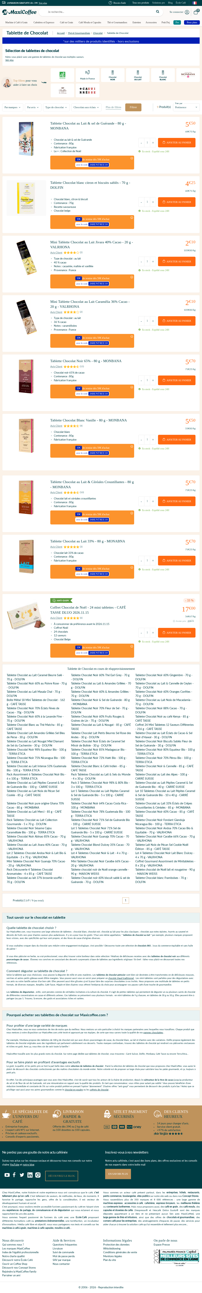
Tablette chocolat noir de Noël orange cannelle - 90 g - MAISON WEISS (100, 871)
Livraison (58, 1248)
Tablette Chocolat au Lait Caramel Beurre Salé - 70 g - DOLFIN (35, 677)
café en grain (171, 1207)
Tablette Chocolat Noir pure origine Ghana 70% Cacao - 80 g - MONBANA (35, 805)
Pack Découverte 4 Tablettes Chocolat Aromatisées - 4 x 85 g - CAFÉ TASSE (30, 871)
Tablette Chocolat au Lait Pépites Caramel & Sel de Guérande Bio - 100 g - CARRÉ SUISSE (35, 785)
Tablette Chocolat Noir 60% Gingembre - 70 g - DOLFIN (163, 677)
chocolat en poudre (74, 1090)
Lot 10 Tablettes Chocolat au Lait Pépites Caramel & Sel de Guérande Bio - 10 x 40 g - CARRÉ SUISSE (165, 795)
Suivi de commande (63, 1252)
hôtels (183, 1192)
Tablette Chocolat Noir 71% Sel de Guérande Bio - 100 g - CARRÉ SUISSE (100, 822)
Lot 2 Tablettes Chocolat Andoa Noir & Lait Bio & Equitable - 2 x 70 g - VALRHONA (36, 855)
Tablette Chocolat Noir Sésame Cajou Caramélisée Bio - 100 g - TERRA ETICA (31, 830)
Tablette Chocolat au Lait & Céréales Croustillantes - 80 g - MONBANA (92, 484)
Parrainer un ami (11, 1275)
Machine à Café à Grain (16, 22)
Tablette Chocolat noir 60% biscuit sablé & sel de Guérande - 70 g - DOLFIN (100, 880)
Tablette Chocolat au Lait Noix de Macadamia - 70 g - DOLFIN (163, 702)
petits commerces (112, 1196)
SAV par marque (62, 1260)
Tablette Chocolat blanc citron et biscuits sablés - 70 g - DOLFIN (90, 185)
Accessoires (151, 22)
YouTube (14, 1165)
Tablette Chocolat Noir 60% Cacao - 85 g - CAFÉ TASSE (164, 814)
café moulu (189, 1207)
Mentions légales (112, 1256)
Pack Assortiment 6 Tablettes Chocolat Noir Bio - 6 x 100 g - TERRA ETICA (36, 776)
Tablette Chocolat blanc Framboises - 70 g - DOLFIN (161, 880)
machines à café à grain (14, 1228)
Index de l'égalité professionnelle (20, 1252)
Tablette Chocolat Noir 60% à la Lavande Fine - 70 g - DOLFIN (35, 718)
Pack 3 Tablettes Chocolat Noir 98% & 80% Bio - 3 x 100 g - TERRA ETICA (100, 785)
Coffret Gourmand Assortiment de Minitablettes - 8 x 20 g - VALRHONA (165, 863)
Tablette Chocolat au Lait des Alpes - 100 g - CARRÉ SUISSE (162, 776)
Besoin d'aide (119, 3)
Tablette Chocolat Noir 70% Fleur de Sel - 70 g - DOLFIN (100, 710)
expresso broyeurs (165, 1203)
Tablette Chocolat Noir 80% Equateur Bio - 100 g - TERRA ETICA (165, 751)
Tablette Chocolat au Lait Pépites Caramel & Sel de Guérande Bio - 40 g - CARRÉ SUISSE (164, 785)
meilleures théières (190, 1203)
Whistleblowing (112, 1248)
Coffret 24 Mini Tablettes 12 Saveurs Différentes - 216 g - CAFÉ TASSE (164, 727)
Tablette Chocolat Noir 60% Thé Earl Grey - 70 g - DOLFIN (100, 677)
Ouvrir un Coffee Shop (14, 1264)
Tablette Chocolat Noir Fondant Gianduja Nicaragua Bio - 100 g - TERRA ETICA (160, 822)
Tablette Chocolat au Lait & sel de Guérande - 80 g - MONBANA (88, 125)
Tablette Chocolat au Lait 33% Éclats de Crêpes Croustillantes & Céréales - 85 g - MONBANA (163, 805)
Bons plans (192, 22)
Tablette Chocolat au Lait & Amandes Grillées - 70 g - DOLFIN (101, 685)
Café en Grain (66, 22)
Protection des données (116, 1245)
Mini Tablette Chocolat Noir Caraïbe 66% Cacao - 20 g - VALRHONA (100, 863)
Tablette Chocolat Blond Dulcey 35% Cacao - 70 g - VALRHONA (100, 847)
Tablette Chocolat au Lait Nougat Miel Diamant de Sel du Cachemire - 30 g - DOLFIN (35, 743)
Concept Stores (190, 1196)
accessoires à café (133, 1203)
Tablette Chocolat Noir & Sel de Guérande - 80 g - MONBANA (100, 702)
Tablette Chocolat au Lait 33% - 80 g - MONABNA (87, 541)
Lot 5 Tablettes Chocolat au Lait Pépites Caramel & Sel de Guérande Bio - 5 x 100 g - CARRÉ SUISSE (100, 795)
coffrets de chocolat (99, 1090)
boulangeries (129, 1196)
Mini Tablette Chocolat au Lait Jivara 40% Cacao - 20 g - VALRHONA (91, 244)
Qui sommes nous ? (13, 1245)
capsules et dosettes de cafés (118, 1210)
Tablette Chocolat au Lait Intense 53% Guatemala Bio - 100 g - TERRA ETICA (36, 768)
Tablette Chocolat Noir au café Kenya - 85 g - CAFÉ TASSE (162, 718)
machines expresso (113, 1203)
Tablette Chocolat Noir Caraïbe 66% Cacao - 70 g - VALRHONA (165, 838)
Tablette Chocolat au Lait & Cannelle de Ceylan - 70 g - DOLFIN (164, 685)
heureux (176, 1114)
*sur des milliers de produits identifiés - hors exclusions (101, 40)
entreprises (172, 1192)
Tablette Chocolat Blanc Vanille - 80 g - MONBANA (88, 420)
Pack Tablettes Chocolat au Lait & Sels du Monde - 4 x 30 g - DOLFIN (100, 776)
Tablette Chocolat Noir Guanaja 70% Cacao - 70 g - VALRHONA (100, 838)
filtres (113, 107)
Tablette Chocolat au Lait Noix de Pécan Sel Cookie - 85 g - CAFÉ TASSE (33, 793)
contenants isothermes (118, 1207)
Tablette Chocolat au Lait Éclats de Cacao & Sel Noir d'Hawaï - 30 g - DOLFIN (163, 735)
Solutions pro (158, 2)
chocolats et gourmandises (180, 1217)
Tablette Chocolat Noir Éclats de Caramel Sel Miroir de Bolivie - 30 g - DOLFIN (98, 743)
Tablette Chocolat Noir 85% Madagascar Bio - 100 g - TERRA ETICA (98, 751)
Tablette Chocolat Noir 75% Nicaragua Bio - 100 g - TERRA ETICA (36, 760)
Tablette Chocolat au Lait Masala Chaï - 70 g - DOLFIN (34, 694)
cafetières (150, 1203)
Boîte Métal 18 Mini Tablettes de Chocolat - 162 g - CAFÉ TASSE (36, 702)
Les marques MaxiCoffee (16, 1248)
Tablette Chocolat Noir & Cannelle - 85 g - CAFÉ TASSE (164, 768)
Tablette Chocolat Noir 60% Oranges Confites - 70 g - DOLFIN (163, 694)
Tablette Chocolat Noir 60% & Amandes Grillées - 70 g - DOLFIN (100, 694)
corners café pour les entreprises (120, 1221)
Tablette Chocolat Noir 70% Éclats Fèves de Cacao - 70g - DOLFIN (33, 710)
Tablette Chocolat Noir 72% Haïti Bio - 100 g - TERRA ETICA (99, 760)
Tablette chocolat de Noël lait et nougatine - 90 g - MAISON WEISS (165, 871)
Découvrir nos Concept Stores (19, 1268)
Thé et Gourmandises (117, 22)
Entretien (137, 22)
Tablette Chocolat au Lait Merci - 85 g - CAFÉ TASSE (34, 814)
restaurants (193, 1192)
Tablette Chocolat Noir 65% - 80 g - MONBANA (86, 361)
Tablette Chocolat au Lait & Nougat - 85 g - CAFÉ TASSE (101, 727)
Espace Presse (162, 1245)
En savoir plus (118, 1173)
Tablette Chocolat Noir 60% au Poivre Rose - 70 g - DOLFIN (37, 685)
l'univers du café (30, 1116)
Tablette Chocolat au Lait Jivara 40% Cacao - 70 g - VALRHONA (37, 847)
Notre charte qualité (13, 1256)
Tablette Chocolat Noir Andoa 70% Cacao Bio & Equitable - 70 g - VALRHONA (164, 830)
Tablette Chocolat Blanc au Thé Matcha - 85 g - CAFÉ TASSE (35, 727)
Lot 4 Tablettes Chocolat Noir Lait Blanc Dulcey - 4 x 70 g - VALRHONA (164, 855)
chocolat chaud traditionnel (121, 978)
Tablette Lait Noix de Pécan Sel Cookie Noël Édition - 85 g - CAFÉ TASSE (161, 847)
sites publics (143, 1196)
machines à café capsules (40, 1228)
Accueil (61, 33)
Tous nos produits (140, 2)
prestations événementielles (49, 1221)
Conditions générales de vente (120, 1252)
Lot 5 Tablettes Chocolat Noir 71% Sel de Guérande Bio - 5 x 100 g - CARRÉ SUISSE (97, 830)
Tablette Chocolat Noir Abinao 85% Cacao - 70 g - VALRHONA (36, 838)
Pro (177, 22)
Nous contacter (61, 1264)
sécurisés (130, 1114)
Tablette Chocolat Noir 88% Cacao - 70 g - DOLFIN (161, 710)
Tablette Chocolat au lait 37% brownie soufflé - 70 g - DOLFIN (35, 880)
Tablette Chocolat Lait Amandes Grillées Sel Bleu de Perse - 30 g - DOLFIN (36, 735)
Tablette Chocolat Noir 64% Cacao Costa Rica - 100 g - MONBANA (99, 805)
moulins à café (62, 1228)
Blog (170, 2)
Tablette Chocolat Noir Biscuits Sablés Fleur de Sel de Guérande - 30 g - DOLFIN (163, 743)
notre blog (28, 1165)
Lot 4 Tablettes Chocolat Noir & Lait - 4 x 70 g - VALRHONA (99, 855)
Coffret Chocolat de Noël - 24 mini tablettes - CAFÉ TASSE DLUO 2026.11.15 (88, 609)
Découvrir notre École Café (17, 1260)
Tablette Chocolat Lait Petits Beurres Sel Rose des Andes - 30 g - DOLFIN (101, 735)
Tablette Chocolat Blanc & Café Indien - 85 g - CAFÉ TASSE (99, 768)
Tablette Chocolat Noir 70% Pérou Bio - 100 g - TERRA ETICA (164, 760)
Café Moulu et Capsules (90, 22)
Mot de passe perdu (64, 1256)
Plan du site (109, 1260)
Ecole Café (81, 1217)
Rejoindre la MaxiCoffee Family (19, 1272)
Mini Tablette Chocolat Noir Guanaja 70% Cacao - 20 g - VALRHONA (36, 863)
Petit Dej (166, 22)
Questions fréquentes (65, 1245)
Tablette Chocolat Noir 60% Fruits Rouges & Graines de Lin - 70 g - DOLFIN (97, 718)
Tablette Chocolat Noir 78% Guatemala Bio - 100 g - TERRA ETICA (100, 814)
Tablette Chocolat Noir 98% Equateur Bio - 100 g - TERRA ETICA (36, 751)
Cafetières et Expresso (44, 22)
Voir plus (43, 3)
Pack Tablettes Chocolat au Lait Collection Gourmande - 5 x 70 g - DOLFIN (32, 822)
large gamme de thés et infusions (120, 1217)
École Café (181, 2)
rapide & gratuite (73, 1116)
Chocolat (98, 33)
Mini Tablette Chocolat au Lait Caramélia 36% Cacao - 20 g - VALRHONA (90, 304)
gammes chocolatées (153, 1033)
